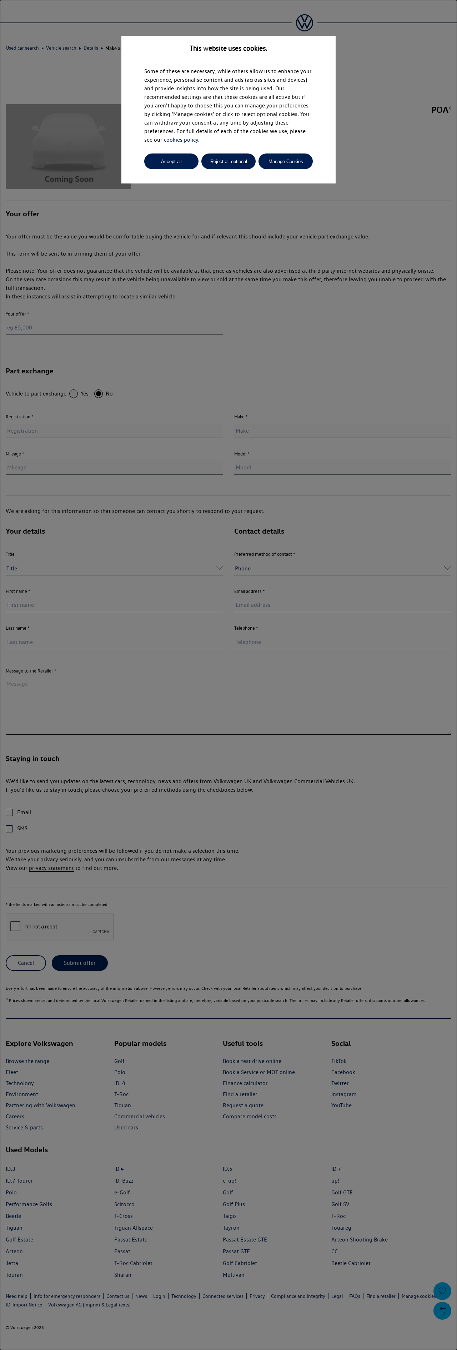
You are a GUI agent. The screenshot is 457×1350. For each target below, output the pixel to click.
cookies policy (181, 139)
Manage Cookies (285, 161)
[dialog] (228, 675)
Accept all (171, 161)
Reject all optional (228, 161)
